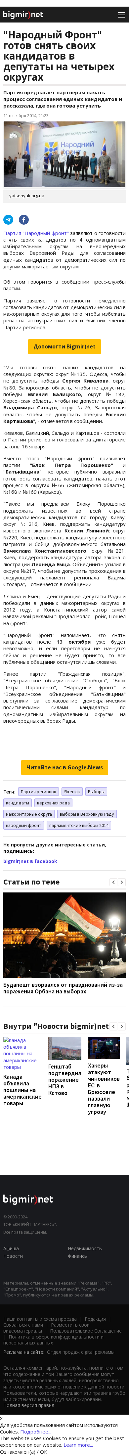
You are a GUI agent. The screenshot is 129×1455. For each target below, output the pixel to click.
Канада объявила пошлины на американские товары (22, 1090)
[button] (113, 882)
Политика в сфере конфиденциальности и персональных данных (53, 1340)
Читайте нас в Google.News (64, 767)
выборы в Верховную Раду (87, 814)
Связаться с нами (23, 1325)
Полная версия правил (28, 1405)
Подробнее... (35, 1431)
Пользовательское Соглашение (86, 1331)
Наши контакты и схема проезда (40, 1319)
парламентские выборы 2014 (78, 825)
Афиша (11, 1248)
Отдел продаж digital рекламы (80, 1352)
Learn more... (78, 1444)
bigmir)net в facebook (30, 861)
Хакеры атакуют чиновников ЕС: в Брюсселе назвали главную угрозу (104, 1088)
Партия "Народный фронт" (36, 233)
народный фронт (23, 825)
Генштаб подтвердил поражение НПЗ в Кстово (64, 1080)
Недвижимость (85, 1248)
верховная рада (53, 803)
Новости (13, 1256)
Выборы (96, 792)
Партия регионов (38, 792)
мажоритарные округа (29, 814)
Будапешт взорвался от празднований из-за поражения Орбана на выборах (63, 988)
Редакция (95, 1319)
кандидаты (17, 803)
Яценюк (72, 792)
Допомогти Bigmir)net (64, 346)
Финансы (78, 1256)
